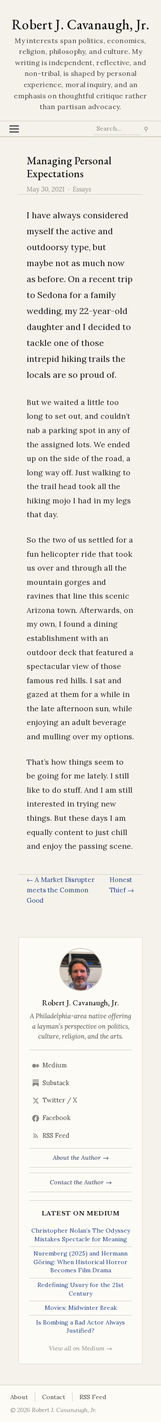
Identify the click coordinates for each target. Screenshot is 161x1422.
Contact (53, 1397)
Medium (55, 1065)
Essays (82, 189)
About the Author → (81, 1157)
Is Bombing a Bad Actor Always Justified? (80, 1326)
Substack (56, 1083)
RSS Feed (56, 1135)
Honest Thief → (121, 885)
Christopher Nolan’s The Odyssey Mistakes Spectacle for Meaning (80, 1235)
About (19, 1397)
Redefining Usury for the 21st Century (80, 1289)
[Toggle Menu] (14, 128)
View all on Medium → (80, 1348)
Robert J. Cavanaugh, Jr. (80, 25)
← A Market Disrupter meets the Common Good (60, 890)
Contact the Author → (81, 1182)
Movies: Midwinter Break (81, 1308)
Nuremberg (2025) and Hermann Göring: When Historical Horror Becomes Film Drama (80, 1261)
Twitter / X (60, 1100)
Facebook (56, 1118)
